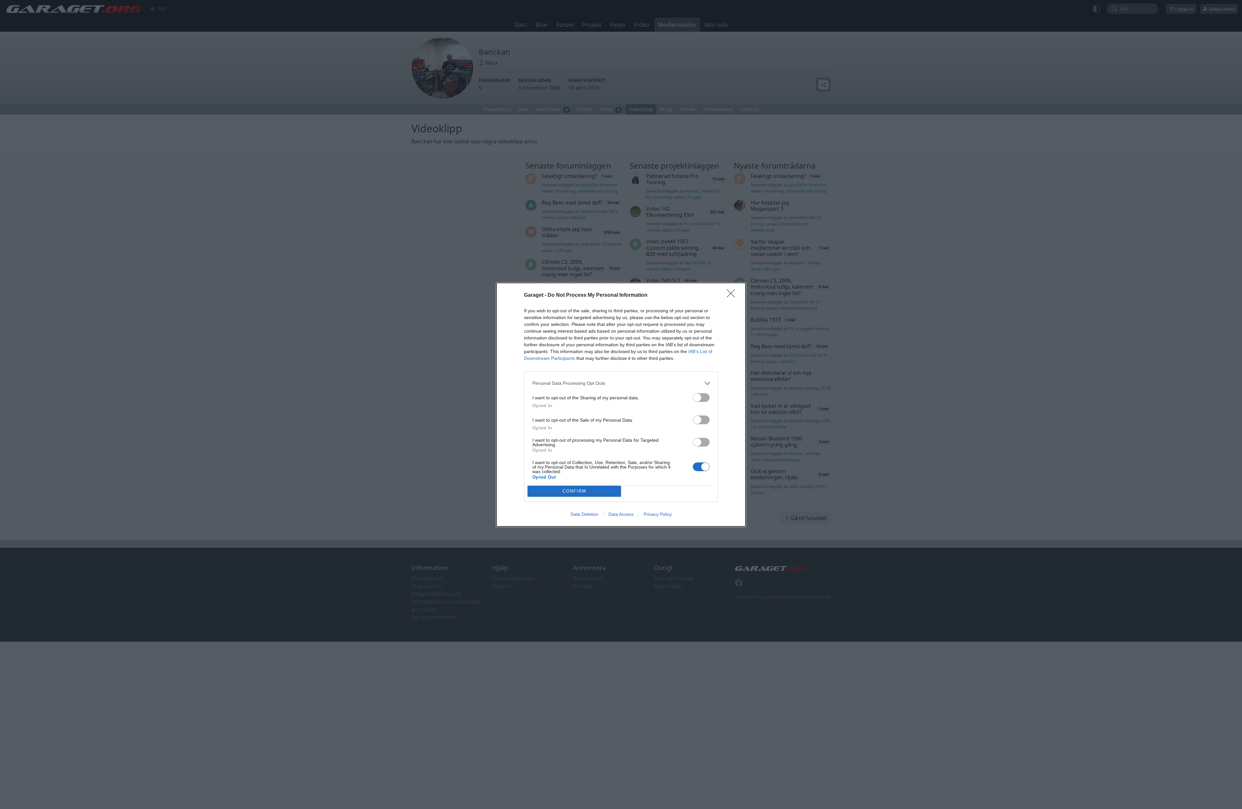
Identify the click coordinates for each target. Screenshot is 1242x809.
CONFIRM (574, 491)
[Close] (733, 295)
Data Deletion (584, 514)
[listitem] (621, 383)
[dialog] (621, 404)
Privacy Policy (658, 514)
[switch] (701, 397)
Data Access (621, 514)
